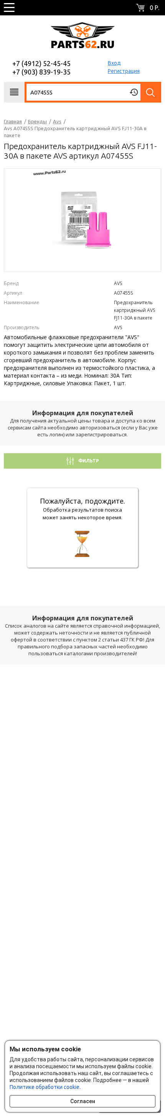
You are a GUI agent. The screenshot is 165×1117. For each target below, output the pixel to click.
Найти (150, 92)
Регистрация (124, 71)
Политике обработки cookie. (45, 1087)
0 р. (154, 7)
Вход (114, 63)
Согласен (82, 1101)
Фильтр (88, 460)
